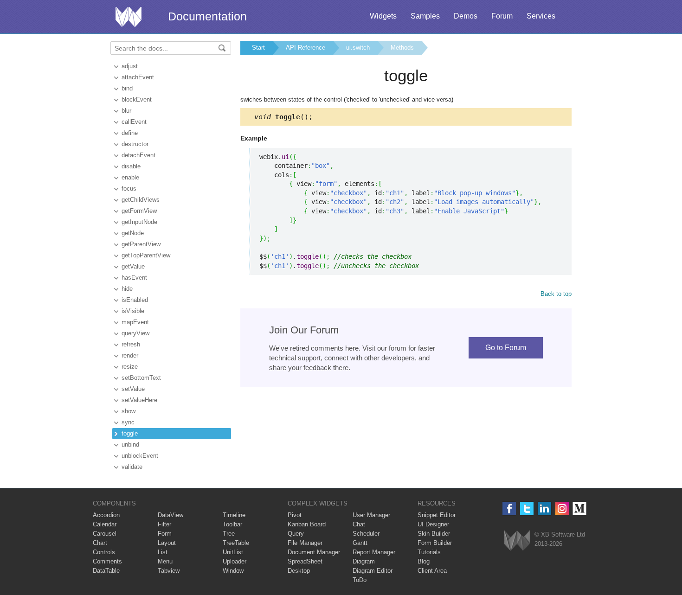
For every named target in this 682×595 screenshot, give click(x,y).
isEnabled (135, 299)
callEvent (134, 121)
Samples (425, 16)
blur (126, 110)
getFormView (139, 210)
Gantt (360, 542)
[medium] (580, 508)
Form (165, 533)
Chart (100, 542)
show (128, 411)
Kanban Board (307, 524)
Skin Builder (434, 533)
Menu (165, 561)
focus (129, 188)
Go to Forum (505, 348)
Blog (424, 561)
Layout (167, 542)
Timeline (234, 515)
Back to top (556, 293)
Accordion (106, 515)
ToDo (360, 579)
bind (127, 88)
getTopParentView (146, 255)
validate (132, 466)
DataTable (106, 570)
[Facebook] (509, 508)
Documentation (207, 16)
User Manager (371, 515)
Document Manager (314, 552)
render (130, 355)
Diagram (364, 561)
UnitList (233, 552)
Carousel (104, 533)
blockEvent (137, 99)
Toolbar (232, 524)
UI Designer (433, 524)
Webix (517, 540)
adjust (130, 66)
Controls (104, 552)
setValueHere (139, 400)
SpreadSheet (305, 561)
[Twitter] (527, 508)
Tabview (169, 570)
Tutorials (429, 552)
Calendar (104, 524)
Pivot (295, 515)
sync (128, 422)
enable (130, 177)
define (130, 132)
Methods (402, 47)
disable (131, 166)
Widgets (383, 16)
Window (233, 570)
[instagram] (562, 508)
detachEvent (138, 155)
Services (541, 16)
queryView (135, 333)
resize (130, 366)
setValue (133, 388)
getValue (133, 266)
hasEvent (134, 277)
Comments (107, 561)
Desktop (299, 570)
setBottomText (141, 377)
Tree (229, 533)
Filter (164, 524)
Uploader (234, 561)
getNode (133, 233)
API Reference (305, 47)
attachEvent (138, 77)
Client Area (432, 570)
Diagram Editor (372, 570)
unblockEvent (140, 455)
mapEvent (135, 322)
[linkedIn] (544, 508)
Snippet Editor (437, 515)
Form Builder (435, 542)
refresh (131, 344)
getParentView (141, 244)
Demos (465, 16)
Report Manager (374, 552)
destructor (135, 144)
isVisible (133, 310)
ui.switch (358, 47)
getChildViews (141, 199)
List (162, 552)
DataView (170, 515)
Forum (502, 16)
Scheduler (366, 533)
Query (296, 533)
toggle (130, 433)
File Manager (305, 542)
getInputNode (139, 221)
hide (127, 288)
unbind (130, 444)
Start (258, 47)
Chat (359, 524)
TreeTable (236, 542)
